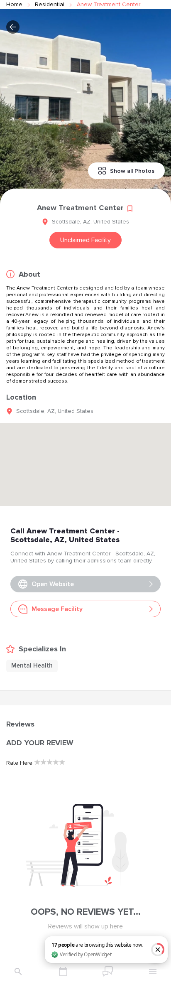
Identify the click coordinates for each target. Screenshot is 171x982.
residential (49, 4)
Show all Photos (132, 170)
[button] (13, 27)
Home (14, 4)
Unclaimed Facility (85, 240)
